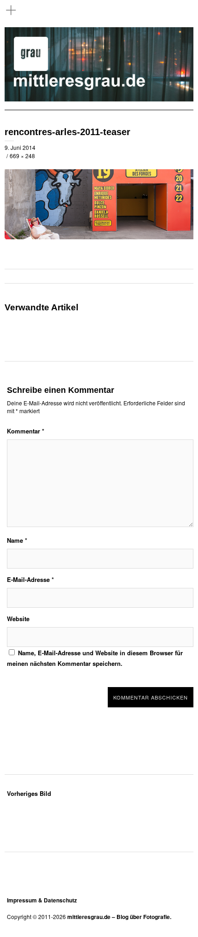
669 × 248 (22, 156)
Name (17, 540)
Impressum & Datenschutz (42, 900)
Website (18, 618)
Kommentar (25, 431)
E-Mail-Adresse (30, 579)
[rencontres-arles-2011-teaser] (99, 236)
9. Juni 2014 (20, 147)
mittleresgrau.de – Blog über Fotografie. (119, 917)
